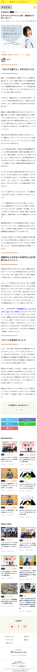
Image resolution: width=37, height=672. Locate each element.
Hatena (10, 424)
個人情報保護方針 (18, 662)
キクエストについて (9, 636)
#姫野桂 (10, 55)
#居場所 (28, 55)
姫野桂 (8, 59)
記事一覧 (8, 21)
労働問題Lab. (15, 663)
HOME (2, 21)
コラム (13, 21)
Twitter (10, 420)
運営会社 (26, 640)
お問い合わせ (9, 643)
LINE (28, 424)
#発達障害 (4, 55)
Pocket (11, 428)
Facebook (28, 420)
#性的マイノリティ (19, 55)
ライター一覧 (9, 640)
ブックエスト (22, 663)
